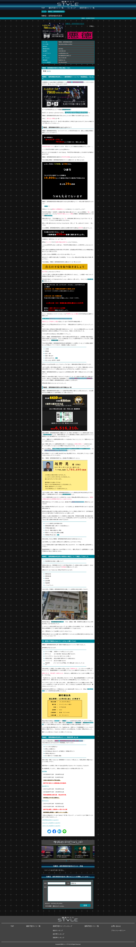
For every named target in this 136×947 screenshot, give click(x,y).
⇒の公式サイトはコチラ (51, 822)
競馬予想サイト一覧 (87, 8)
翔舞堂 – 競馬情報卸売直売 (74, 23)
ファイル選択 (48, 906)
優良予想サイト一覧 (56, 8)
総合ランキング (58, 930)
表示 (48, 71)
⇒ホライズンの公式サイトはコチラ (51, 825)
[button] (66, 860)
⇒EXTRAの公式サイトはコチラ (50, 820)
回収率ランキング (58, 937)
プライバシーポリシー (118, 930)
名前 (45, 883)
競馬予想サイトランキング (62, 926)
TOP (43, 8)
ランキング (71, 8)
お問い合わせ (116, 926)
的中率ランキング (58, 934)
